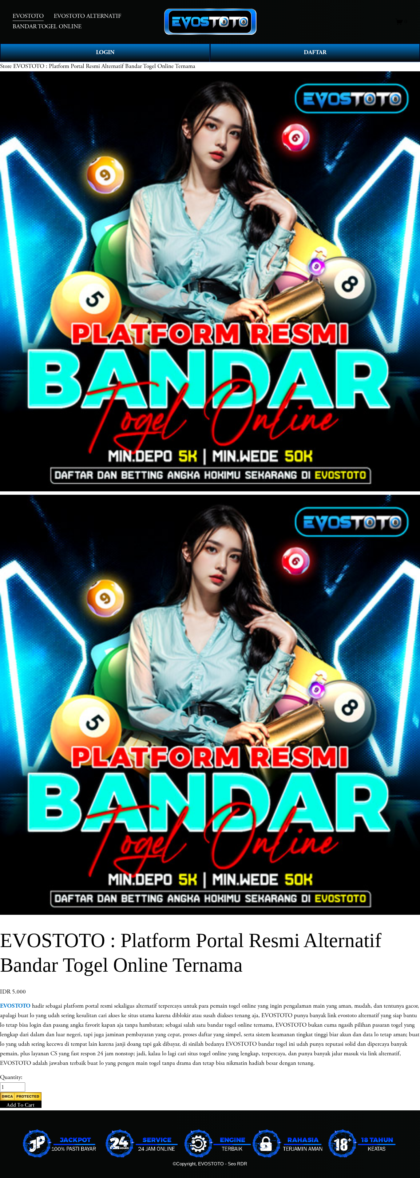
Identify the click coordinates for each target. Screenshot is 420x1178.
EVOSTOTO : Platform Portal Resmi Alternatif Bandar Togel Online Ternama (104, 66)
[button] (21, 1100)
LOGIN (105, 52)
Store (6, 66)
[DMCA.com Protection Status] (21, 1099)
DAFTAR (315, 52)
